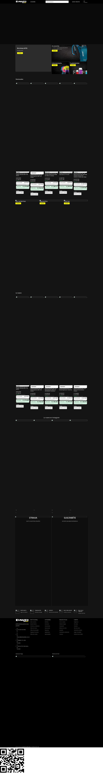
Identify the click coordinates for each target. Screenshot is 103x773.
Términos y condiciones (35, 626)
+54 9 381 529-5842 (22, 629)
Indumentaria (47, 628)
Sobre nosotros (33, 621)
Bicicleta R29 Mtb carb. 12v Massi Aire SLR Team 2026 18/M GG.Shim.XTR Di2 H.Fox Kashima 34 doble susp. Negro (80, 175)
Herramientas (47, 626)
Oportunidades (48, 634)
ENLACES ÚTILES (63, 619)
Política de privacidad (34, 630)
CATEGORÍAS (48, 619)
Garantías (61, 630)
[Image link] (33, 700)
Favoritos (76, 626)
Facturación (61, 626)
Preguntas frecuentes (34, 632)
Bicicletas (46, 621)
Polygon (18, 172)
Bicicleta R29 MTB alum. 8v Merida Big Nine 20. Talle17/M (65, 389)
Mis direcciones (77, 628)
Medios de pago (62, 624)
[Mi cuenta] (70, 2)
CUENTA (76, 619)
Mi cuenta (76, 624)
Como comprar (62, 621)
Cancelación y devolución (64, 632)
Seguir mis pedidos (77, 632)
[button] (20, 192)
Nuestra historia (33, 624)
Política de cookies (34, 634)
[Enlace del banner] (70, 53)
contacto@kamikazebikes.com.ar (23, 637)
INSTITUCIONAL (34, 619)
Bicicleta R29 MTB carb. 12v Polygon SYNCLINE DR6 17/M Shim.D (22, 174)
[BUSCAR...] (67, 2)
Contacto (61, 634)
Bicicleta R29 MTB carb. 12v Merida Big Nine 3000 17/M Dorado (36, 176)
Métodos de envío (63, 628)
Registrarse (76, 621)
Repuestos (47, 630)
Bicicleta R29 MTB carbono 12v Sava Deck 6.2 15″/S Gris (65, 174)
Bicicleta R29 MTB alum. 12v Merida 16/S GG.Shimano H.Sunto (80, 390)
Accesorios (47, 624)
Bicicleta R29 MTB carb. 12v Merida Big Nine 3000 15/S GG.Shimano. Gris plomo (50, 390)
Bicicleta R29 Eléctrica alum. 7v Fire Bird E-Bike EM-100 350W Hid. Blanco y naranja (51, 174)
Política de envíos (33, 628)
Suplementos (47, 632)
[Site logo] (21, 1)
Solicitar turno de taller (78, 634)
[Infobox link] (22, 611)
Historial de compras (78, 630)
